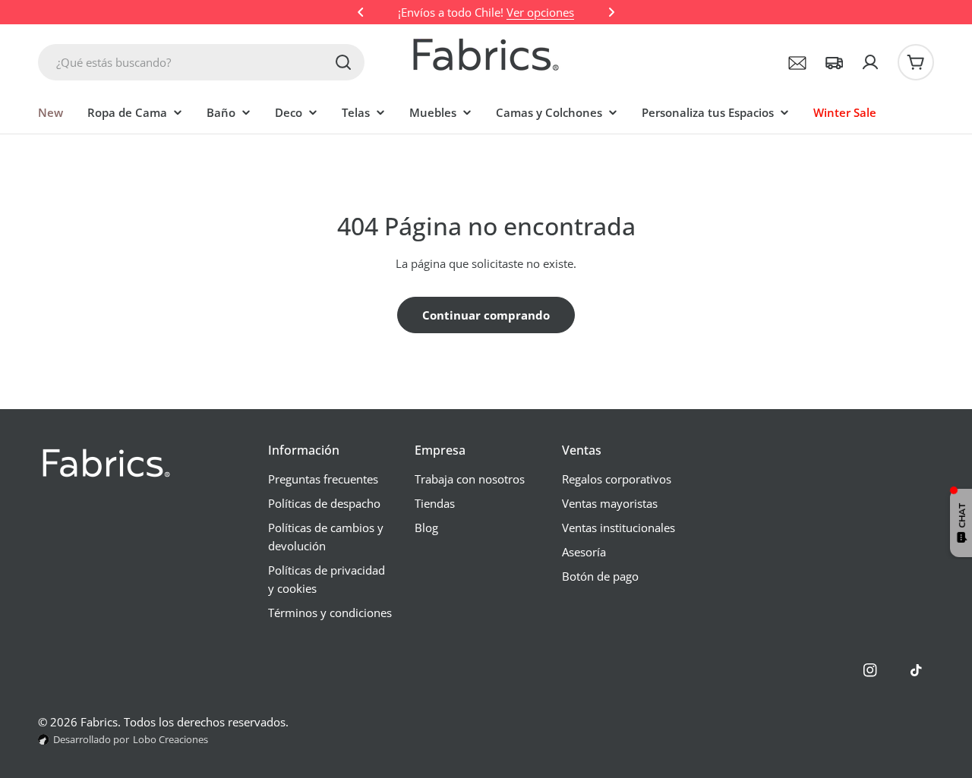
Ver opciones (540, 12)
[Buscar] (343, 62)
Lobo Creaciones (170, 739)
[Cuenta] (870, 62)
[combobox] (201, 62)
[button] (361, 12)
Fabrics (99, 721)
